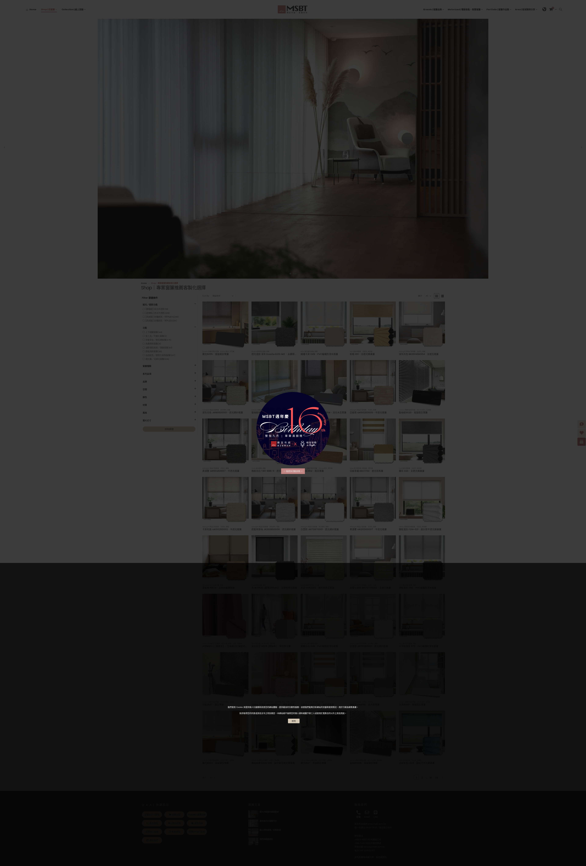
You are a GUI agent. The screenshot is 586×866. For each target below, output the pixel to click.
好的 (294, 721)
